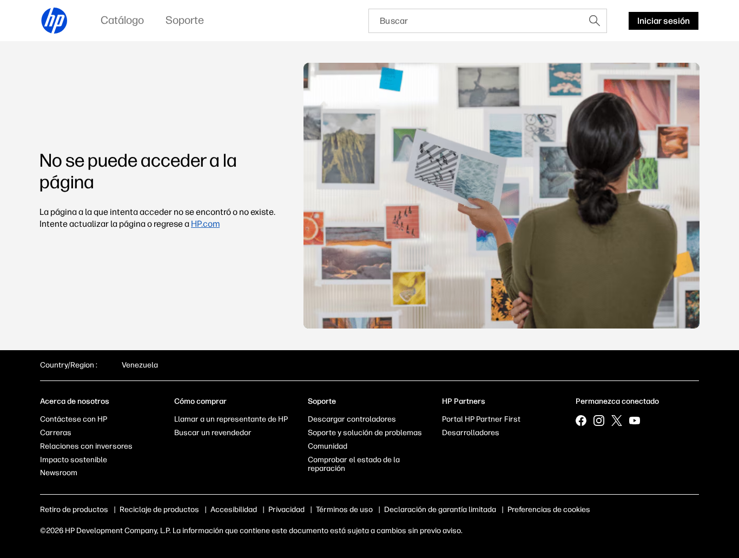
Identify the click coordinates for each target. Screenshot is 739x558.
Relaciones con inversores (86, 446)
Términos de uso (344, 509)
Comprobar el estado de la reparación (354, 464)
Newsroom (58, 472)
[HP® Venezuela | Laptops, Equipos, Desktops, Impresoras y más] (54, 20)
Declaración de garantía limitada (440, 509)
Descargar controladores (352, 419)
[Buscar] (594, 20)
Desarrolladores (470, 432)
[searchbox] (476, 20)
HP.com (205, 224)
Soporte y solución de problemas (365, 432)
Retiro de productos (74, 509)
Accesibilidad (233, 509)
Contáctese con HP (73, 419)
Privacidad (286, 509)
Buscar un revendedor (213, 432)
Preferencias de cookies (548, 509)
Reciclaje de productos (159, 509)
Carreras (55, 432)
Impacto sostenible (73, 459)
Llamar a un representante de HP (231, 419)
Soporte (322, 401)
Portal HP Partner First (481, 419)
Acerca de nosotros (74, 401)
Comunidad (327, 446)
